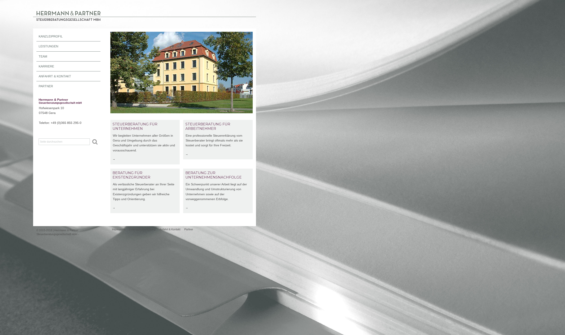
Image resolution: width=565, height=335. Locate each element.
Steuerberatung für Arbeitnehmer (207, 126)
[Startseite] (144, 22)
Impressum (118, 229)
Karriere (46, 66)
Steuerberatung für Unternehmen (135, 126)
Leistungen (48, 46)
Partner (46, 86)
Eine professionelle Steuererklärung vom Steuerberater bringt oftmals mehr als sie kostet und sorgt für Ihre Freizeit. (214, 140)
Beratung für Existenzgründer (131, 175)
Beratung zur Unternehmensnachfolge (213, 175)
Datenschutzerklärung (142, 229)
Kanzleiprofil (51, 36)
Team (43, 56)
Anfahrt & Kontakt (55, 76)
